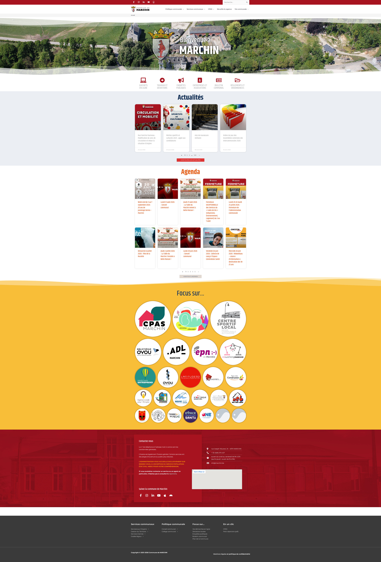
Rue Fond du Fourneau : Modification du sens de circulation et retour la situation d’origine (146, 139)
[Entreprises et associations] (199, 80)
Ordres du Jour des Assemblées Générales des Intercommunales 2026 (233, 138)
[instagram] (139, 2)
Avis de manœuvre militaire (202, 137)
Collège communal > (170, 531)
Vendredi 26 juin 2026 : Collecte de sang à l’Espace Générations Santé (213, 255)
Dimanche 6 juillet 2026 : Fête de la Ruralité (145, 253)
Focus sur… (190, 293)
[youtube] (149, 2)
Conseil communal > (170, 529)
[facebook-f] (134, 2)
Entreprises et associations (200, 86)
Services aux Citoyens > (140, 529)
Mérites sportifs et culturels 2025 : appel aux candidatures (175, 138)
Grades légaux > (137, 536)
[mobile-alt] (154, 2)
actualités (190, 97)
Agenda (190, 172)
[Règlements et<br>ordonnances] (237, 80)
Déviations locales (199, 531)
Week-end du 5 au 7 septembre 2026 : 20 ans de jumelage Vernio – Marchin (145, 208)
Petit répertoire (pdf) (230, 531)
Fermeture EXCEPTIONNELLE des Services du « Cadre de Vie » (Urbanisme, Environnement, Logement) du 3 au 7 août (213, 212)
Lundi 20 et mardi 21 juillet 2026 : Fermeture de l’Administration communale (235, 208)
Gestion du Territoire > (139, 531)
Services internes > (138, 534)
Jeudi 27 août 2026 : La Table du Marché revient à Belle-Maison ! (190, 206)
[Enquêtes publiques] (181, 80)
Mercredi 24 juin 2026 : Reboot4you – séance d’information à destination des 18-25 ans (236, 257)
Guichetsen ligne (143, 86)
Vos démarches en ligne (201, 529)
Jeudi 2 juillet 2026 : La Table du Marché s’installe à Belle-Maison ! (168, 255)
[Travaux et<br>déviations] (162, 80)
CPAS (225, 529)
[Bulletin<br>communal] (218, 80)
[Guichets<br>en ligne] (143, 80)
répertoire (173, 474)
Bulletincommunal (219, 86)
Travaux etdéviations (162, 86)
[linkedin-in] (144, 2)
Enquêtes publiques (181, 86)
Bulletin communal (199, 536)
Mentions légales (220, 554)
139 (195, 155)
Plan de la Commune (200, 539)
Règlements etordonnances (238, 86)
